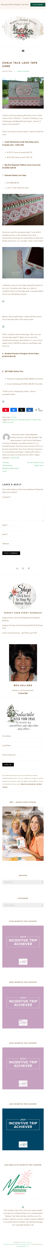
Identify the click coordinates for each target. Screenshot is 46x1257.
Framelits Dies (36, 420)
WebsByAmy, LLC (23, 1246)
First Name (6, 736)
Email (5, 534)
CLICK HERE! (38, 4)
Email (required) (9, 755)
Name (5, 525)
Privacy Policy (26, 1242)
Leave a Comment (23, 71)
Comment (6, 497)
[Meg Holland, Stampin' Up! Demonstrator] (23, 39)
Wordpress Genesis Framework (16, 1244)
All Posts (14, 417)
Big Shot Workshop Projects (21, 420)
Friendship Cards (8, 422)
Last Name (6, 745)
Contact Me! (15, 458)
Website (5, 544)
